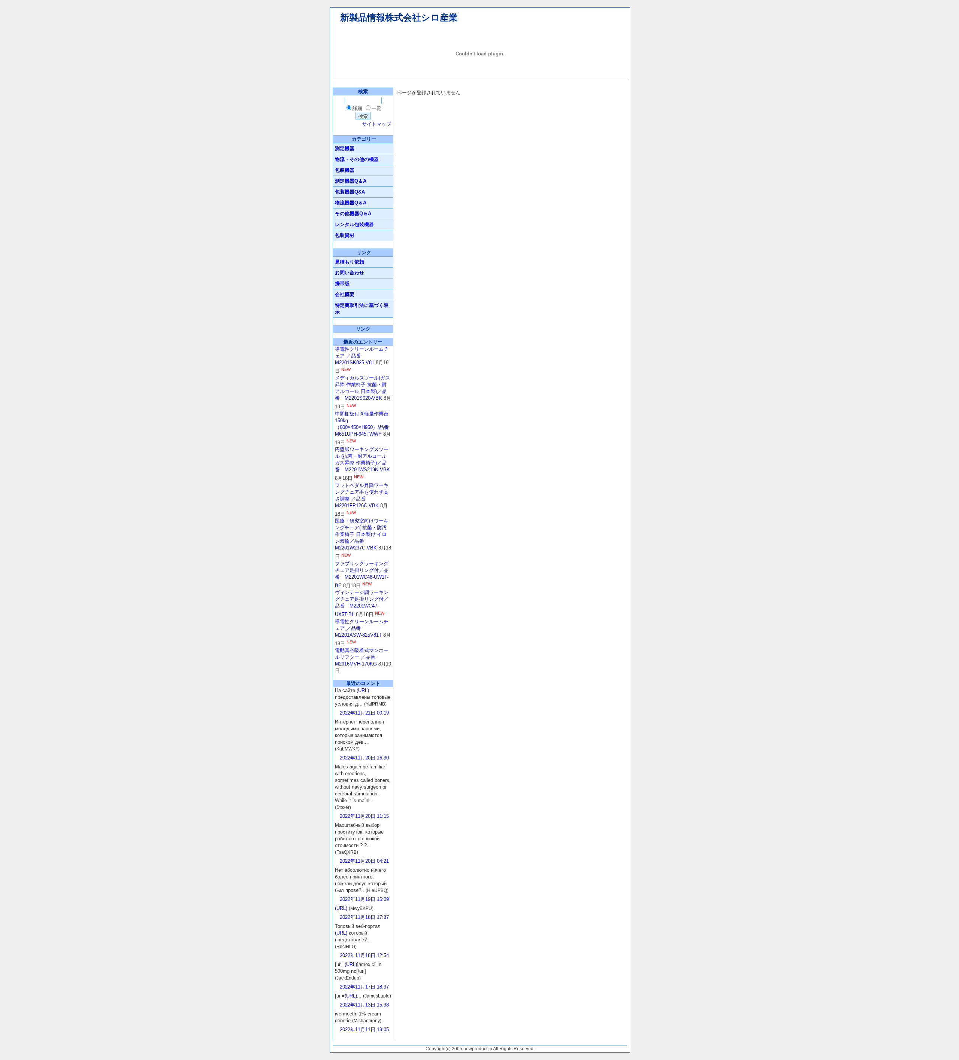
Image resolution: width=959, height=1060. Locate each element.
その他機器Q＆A (353, 213)
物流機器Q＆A (350, 202)
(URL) (363, 690)
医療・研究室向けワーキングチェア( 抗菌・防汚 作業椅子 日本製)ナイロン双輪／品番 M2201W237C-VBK (361, 534)
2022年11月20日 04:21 (364, 861)
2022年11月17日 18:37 (364, 987)
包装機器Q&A (350, 192)
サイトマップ (376, 124)
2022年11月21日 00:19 (364, 713)
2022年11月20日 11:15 (364, 816)
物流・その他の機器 (357, 159)
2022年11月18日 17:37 (364, 917)
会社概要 (344, 294)
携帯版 (342, 283)
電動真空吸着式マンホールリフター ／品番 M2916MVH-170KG (361, 657)
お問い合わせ (349, 272)
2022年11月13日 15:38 (364, 1005)
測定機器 (344, 148)
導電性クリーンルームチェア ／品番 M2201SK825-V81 (361, 355)
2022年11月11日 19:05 (364, 1029)
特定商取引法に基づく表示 (361, 308)
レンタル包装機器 (354, 224)
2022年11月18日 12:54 (364, 955)
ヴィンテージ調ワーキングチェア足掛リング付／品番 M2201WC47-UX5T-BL (361, 603)
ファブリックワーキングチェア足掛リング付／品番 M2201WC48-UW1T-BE (361, 574)
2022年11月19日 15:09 (364, 899)
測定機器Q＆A (350, 181)
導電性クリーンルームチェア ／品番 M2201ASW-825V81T (361, 628)
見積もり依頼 (349, 262)
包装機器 (344, 170)
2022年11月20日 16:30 (364, 758)
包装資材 (344, 235)
